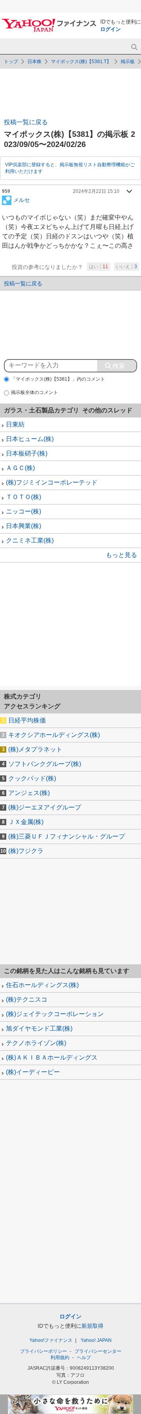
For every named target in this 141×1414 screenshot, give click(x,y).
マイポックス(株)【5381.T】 (81, 61)
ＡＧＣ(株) (20, 468)
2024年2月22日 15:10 (96, 191)
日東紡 (15, 424)
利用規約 (60, 1357)
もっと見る (121, 555)
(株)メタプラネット (35, 749)
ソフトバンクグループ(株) (44, 764)
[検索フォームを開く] (134, 47)
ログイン (110, 29)
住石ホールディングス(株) (42, 985)
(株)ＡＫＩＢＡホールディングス (52, 1057)
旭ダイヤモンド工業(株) (39, 1028)
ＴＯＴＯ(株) (23, 497)
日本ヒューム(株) (30, 439)
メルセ (21, 199)
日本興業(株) (23, 526)
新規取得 (92, 1326)
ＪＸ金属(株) (25, 822)
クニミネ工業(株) (30, 540)
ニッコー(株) (23, 511)
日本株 (34, 61)
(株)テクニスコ (26, 999)
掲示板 (128, 61)
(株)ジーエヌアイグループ (44, 807)
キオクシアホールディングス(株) (54, 735)
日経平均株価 (27, 720)
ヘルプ (84, 1357)
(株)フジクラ (25, 851)
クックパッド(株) (32, 778)
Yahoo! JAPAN (96, 1340)
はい (98, 266)
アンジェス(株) (29, 793)
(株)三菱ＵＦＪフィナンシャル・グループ (66, 836)
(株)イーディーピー (33, 1072)
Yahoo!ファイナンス (50, 1340)
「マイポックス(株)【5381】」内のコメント (58, 379)
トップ (11, 61)
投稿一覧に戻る (26, 122)
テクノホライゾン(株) (36, 1043)
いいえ (126, 266)
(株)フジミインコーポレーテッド (52, 482)
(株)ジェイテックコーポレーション (55, 1014)
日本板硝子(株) (26, 453)
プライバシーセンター (97, 1351)
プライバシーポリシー (43, 1351)
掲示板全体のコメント (34, 392)
